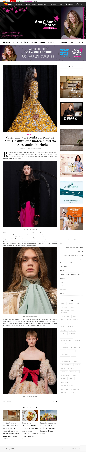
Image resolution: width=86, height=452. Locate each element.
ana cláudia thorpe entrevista (67, 311)
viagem (72, 392)
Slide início (63, 290)
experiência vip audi (67, 344)
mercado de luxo (66, 364)
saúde (71, 378)
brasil (63, 326)
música (78, 364)
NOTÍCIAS (13, 1)
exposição (64, 347)
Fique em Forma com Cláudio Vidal (70, 274)
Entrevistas (63, 266)
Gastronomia (75, 347)
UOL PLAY (47, 4)
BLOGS (35, 1)
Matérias (51, 42)
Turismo (64, 392)
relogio (63, 378)
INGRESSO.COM (19, 4)
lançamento (65, 357)
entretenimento (66, 340)
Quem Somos (62, 42)
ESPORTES (19, 1)
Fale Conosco (75, 42)
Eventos (34, 42)
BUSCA (62, 4)
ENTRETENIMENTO (28, 1)
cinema (70, 326)
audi (62, 319)
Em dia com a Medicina (66, 263)
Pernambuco (74, 371)
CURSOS (40, 4)
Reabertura (65, 375)
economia (72, 333)
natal (63, 368)
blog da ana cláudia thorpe (70, 323)
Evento (77, 340)
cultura (72, 330)
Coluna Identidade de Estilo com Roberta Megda (73, 257)
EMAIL (80, 4)
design (63, 333)
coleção (64, 330)
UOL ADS (53, 4)
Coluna (15, 42)
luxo (75, 361)
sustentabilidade (67, 385)
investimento (65, 354)
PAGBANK (34, 4)
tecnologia (75, 389)
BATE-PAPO (71, 4)
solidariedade (65, 382)
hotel (63, 351)
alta (77, 303)
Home (8, 42)
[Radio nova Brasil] (43, 61)
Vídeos (42, 42)
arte (74, 316)
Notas (61, 282)
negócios (71, 368)
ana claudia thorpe (67, 307)
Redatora (8, 402)
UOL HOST (27, 4)
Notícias (24, 42)
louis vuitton (66, 361)
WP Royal (13, 449)
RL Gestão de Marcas (77, 449)
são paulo (64, 389)
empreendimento (66, 337)
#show (71, 303)
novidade (64, 371)
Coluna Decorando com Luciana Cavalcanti (74, 249)
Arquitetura (65, 316)
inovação (71, 351)
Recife (74, 375)
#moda (63, 303)
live (73, 357)
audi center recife (73, 319)
